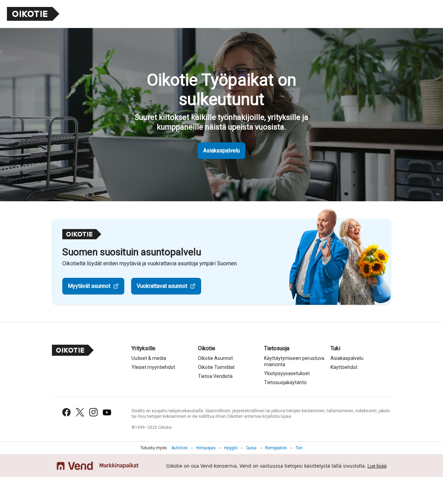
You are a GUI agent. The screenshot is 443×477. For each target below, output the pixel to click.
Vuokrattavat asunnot (162, 286)
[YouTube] (107, 412)
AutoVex (179, 447)
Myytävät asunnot (89, 286)
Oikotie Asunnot (215, 358)
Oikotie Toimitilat (216, 367)
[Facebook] (66, 412)
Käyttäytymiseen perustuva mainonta (294, 361)
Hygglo (230, 447)
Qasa (251, 447)
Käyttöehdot (344, 367)
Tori (299, 447)
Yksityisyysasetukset (287, 373)
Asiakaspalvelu (221, 150)
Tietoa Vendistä (215, 376)
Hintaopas (206, 447)
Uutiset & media (149, 358)
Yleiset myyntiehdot (153, 367)
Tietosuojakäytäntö (285, 382)
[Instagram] (93, 412)
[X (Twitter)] (80, 412)
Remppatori (276, 447)
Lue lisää (377, 466)
